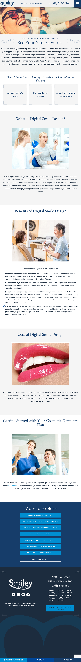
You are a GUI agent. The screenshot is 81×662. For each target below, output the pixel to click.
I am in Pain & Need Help (39, 534)
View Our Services (39, 559)
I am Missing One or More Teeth (39, 546)
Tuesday (52, 593)
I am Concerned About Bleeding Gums (39, 527)
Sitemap (25, 603)
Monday (51, 590)
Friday (51, 600)
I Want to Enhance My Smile (39, 553)
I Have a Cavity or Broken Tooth (39, 540)
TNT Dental (31, 605)
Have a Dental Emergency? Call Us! (60, 608)
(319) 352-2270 (60, 3)
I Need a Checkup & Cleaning (39, 515)
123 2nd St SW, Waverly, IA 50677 (32, 3)
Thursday (52, 598)
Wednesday (53, 595)
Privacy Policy (33, 603)
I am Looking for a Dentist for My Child (39, 521)
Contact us (12, 486)
